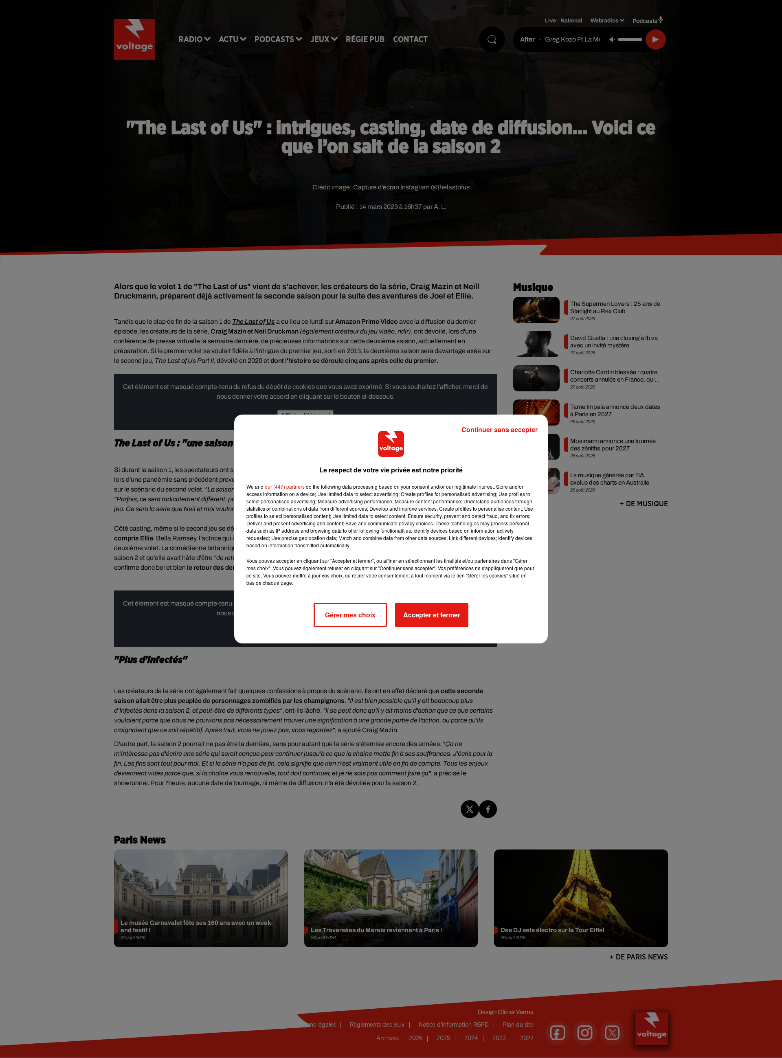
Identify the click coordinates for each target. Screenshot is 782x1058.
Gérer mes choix (350, 614)
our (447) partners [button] (285, 486)
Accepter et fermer (431, 614)
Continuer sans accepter (499, 429)
